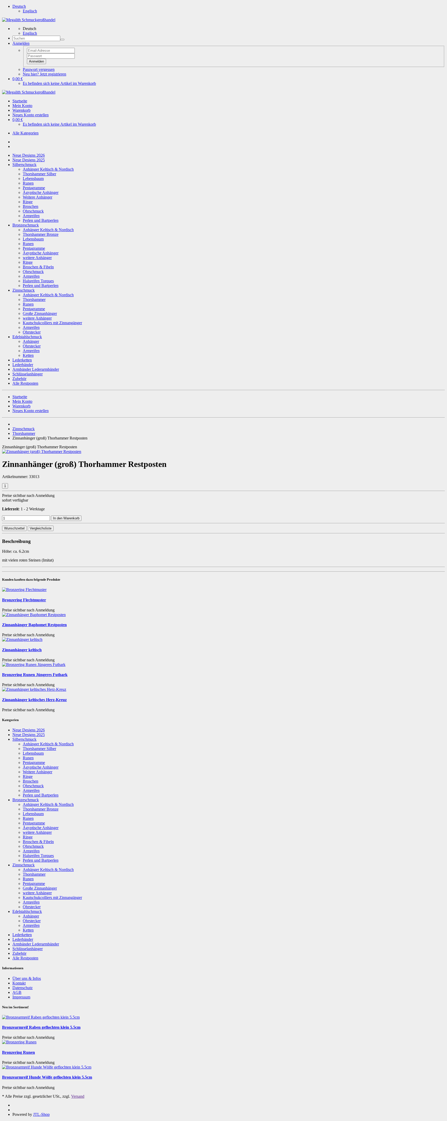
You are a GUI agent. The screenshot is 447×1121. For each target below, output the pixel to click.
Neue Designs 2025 (28, 160)
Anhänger (31, 341)
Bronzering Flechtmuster (24, 600)
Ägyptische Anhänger (40, 192)
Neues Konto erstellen (30, 115)
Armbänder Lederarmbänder (35, 369)
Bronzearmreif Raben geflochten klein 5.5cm (41, 1027)
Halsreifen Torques (38, 281)
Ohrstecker (32, 332)
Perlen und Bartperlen (40, 220)
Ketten (28, 355)
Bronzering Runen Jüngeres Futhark (35, 674)
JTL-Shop (41, 1114)
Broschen (30, 206)
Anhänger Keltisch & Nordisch (48, 169)
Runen (28, 183)
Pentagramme (34, 188)
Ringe (28, 202)
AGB (16, 992)
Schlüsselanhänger (27, 374)
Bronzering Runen (18, 1052)
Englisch (30, 11)
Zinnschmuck (23, 290)
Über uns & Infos (26, 978)
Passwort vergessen (39, 69)
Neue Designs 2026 (28, 155)
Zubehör (19, 378)
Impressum (21, 997)
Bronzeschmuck (25, 225)
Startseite (19, 101)
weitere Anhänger (37, 257)
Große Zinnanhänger (40, 313)
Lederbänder (22, 364)
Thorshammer (34, 299)
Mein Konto (22, 105)
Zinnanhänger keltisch (22, 650)
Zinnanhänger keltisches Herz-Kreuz (34, 700)
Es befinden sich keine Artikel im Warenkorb (59, 83)
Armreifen (31, 216)
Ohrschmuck (33, 211)
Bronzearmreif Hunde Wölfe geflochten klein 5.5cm (47, 1077)
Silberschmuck (24, 164)
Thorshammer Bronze (40, 234)
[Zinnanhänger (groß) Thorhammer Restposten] (41, 451)
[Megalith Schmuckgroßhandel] (28, 20)
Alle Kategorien (25, 133)
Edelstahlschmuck (27, 337)
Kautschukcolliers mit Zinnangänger (52, 323)
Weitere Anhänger (37, 197)
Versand (77, 1096)
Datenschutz (22, 988)
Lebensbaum (33, 178)
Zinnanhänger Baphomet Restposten (34, 625)
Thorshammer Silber (39, 174)
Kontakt (19, 983)
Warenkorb (21, 110)
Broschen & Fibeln (38, 267)
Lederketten (22, 360)
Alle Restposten (25, 383)
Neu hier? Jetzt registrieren (44, 74)
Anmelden (36, 61)
